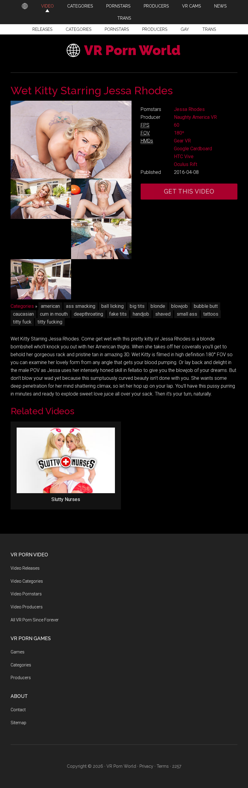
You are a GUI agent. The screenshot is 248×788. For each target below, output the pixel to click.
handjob (141, 314)
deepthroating (88, 314)
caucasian (23, 314)
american (50, 306)
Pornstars (117, 29)
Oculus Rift (185, 164)
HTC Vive (184, 156)
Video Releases (25, 568)
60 (176, 125)
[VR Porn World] (25, 6)
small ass (187, 314)
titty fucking (50, 322)
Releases (42, 29)
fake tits (118, 314)
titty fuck (22, 322)
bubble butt (206, 306)
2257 (176, 766)
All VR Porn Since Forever (35, 619)
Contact (18, 709)
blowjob (179, 306)
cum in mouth (54, 314)
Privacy (146, 766)
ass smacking (80, 306)
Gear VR (182, 141)
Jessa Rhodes (189, 109)
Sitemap (18, 722)
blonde (158, 306)
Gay (185, 29)
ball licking (112, 306)
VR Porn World (132, 50)
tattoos (210, 314)
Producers (154, 29)
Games (17, 652)
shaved (163, 314)
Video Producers (27, 606)
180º (179, 133)
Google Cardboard (193, 148)
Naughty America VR (195, 117)
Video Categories (27, 581)
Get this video (189, 191)
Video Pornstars (26, 593)
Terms (163, 766)
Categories (78, 29)
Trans (209, 29)
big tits (137, 306)
